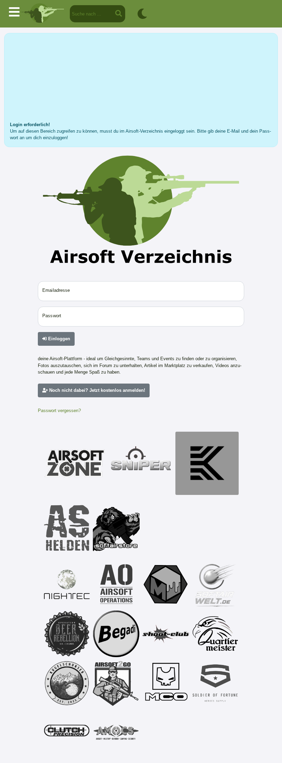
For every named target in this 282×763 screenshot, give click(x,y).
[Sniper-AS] (141, 463)
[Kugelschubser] (66, 683)
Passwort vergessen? (59, 410)
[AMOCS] (116, 732)
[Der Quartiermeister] (215, 633)
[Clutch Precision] (66, 732)
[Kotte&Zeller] (207, 463)
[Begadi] (116, 633)
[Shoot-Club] (165, 633)
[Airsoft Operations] (116, 584)
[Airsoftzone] (75, 463)
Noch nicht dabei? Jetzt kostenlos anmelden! (96, 390)
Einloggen (58, 338)
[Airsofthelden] (66, 528)
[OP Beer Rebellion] (66, 633)
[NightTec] (66, 584)
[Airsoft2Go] (116, 683)
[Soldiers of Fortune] (215, 683)
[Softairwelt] (215, 584)
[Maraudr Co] (165, 683)
